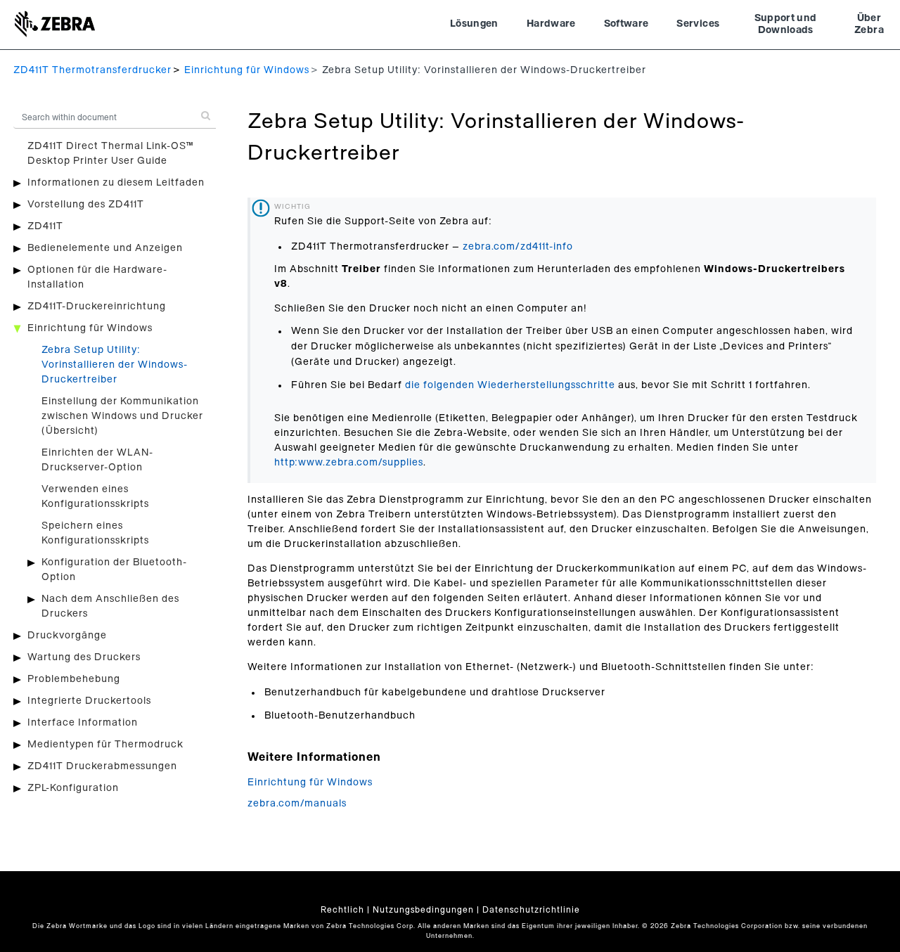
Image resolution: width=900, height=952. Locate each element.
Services (697, 24)
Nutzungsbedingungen (423, 910)
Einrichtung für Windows (246, 70)
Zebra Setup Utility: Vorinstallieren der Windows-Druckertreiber (114, 365)
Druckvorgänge (67, 636)
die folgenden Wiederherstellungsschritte (510, 385)
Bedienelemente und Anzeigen (105, 248)
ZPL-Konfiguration (73, 788)
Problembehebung (73, 679)
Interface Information (82, 723)
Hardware (551, 24)
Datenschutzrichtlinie (531, 910)
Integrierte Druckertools (89, 701)
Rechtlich (342, 910)
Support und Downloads (785, 24)
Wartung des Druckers (84, 657)
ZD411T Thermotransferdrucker (92, 70)
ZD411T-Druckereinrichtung (96, 306)
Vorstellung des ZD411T (85, 205)
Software (626, 24)
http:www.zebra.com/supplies (348, 463)
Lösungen (474, 24)
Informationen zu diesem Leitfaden (116, 183)
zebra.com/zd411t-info (518, 247)
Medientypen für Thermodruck (105, 745)
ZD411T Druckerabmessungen (102, 766)
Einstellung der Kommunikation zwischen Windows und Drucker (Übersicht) (122, 416)
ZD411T (45, 226)
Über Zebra (869, 24)
